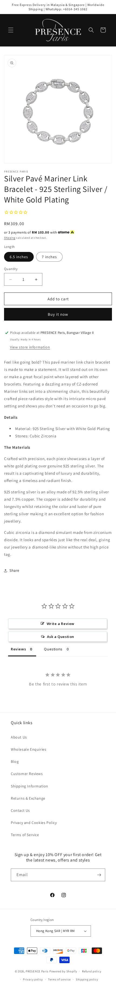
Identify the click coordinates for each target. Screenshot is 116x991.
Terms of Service (25, 834)
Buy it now (58, 314)
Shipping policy (87, 979)
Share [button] (14, 570)
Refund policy (91, 971)
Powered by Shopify (63, 971)
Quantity (11, 269)
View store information (30, 347)
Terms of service (59, 979)
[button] (11, 30)
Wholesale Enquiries (28, 749)
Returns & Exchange (28, 798)
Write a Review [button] (60, 623)
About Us (19, 737)
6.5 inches (19, 256)
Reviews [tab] (18, 649)
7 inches (49, 256)
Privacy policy (33, 979)
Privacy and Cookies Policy (34, 822)
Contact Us (20, 810)
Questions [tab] (53, 649)
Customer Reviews (27, 773)
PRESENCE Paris (37, 971)
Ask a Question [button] (60, 636)
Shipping (9, 238)
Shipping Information (29, 786)
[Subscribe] (99, 875)
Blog (15, 761)
